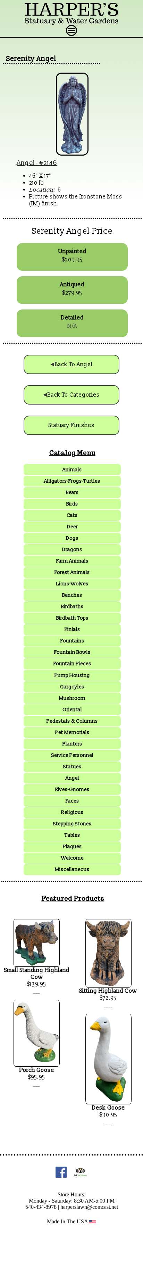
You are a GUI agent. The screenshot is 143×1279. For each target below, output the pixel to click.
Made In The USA (68, 1221)
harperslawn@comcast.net (89, 1207)
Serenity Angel (31, 58)
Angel (26, 163)
